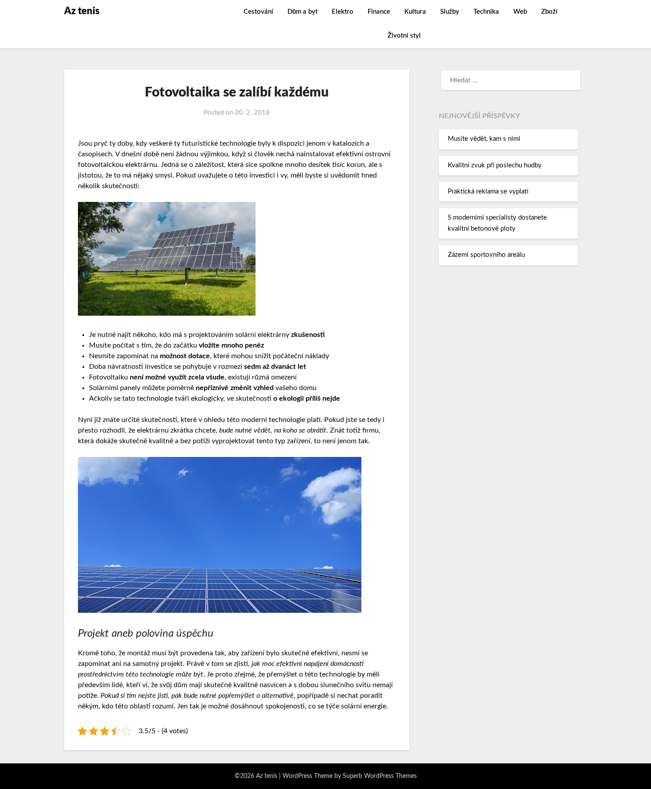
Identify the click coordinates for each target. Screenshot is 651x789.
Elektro (342, 11)
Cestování (258, 11)
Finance (379, 11)
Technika (486, 11)
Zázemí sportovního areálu (486, 254)
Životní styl (404, 35)
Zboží (549, 11)
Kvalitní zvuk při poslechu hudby (495, 165)
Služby (449, 11)
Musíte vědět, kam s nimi (484, 138)
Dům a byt (302, 11)
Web (520, 11)
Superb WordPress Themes (380, 776)
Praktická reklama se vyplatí (488, 191)
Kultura (415, 11)
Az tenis (82, 11)
